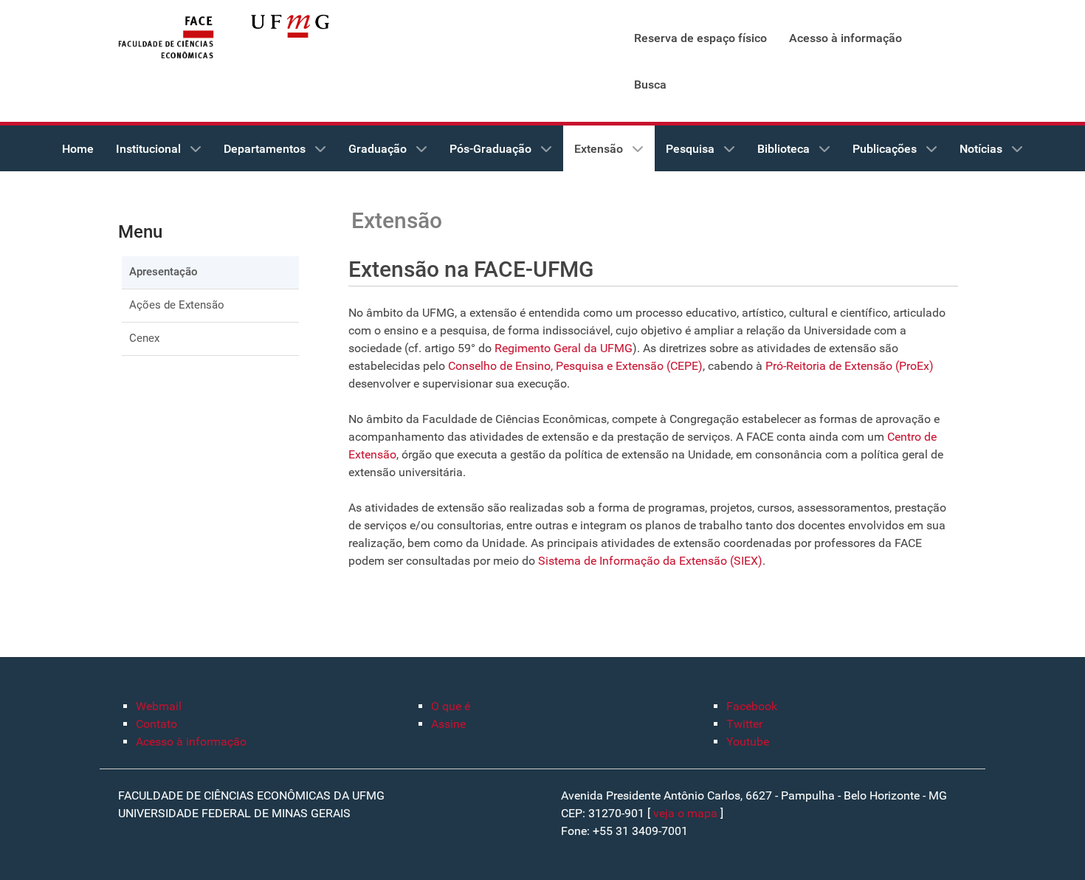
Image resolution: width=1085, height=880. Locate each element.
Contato (156, 724)
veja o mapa (685, 813)
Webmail (159, 706)
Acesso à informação (191, 742)
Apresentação (163, 271)
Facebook (751, 706)
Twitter (744, 724)
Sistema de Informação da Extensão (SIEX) (648, 561)
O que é (450, 706)
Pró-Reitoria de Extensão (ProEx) (849, 366)
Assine (448, 724)
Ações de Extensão (176, 305)
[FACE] (166, 38)
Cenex (144, 338)
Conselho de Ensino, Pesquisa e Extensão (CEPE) (575, 366)
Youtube (747, 742)
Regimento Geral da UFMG (564, 348)
